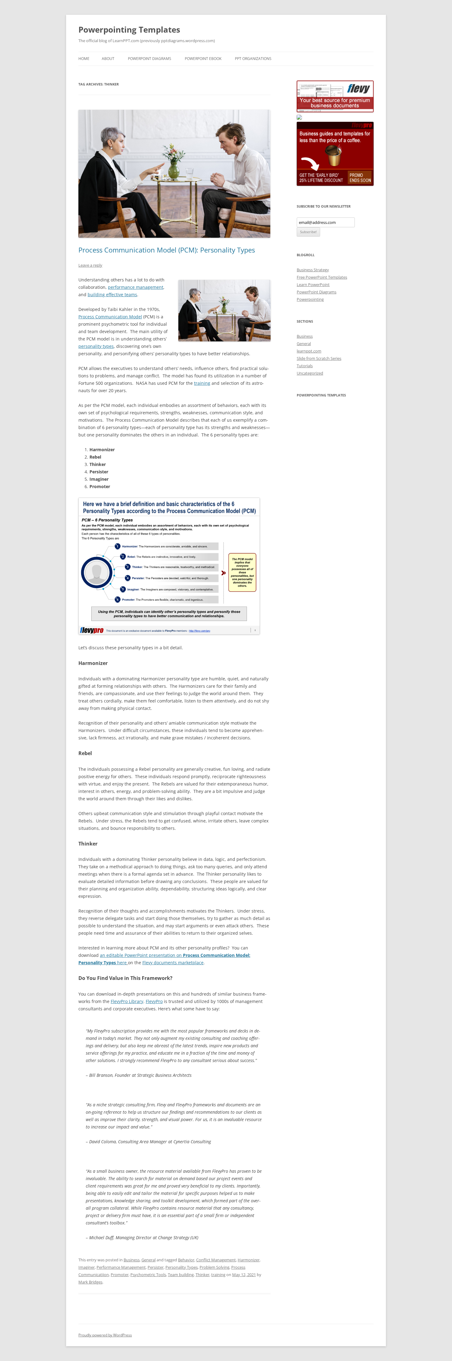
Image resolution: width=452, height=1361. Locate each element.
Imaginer (86, 1267)
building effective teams (112, 294)
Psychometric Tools (148, 1274)
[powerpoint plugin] (299, 118)
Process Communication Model (110, 317)
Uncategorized (310, 373)
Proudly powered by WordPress (105, 1335)
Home (83, 58)
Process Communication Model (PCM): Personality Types (166, 249)
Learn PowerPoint (313, 284)
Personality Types (181, 1267)
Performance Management (121, 1267)
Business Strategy (313, 270)
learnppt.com (309, 351)
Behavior (186, 1260)
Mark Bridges (90, 1282)
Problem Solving (214, 1267)
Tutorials (305, 365)
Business (132, 1260)
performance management (135, 287)
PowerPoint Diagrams (149, 58)
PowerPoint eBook (203, 58)
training (202, 383)
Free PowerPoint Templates (322, 277)
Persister (156, 1267)
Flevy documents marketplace (173, 962)
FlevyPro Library (127, 1001)
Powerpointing (310, 299)
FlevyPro (154, 1001)
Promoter (120, 1274)
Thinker (202, 1274)
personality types (96, 346)
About (108, 58)
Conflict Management (216, 1260)
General (148, 1260)
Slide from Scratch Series (319, 358)
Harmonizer (249, 1260)
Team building (181, 1274)
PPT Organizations (253, 58)
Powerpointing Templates (129, 29)
